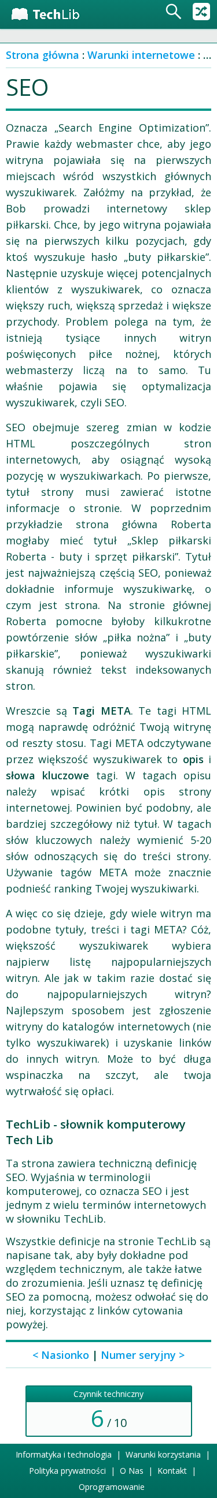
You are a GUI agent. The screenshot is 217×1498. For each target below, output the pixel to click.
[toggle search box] (173, 11)
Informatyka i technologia (64, 1454)
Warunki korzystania (163, 1454)
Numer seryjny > (143, 1355)
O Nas (132, 1470)
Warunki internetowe (141, 55)
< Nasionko (60, 1355)
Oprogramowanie (112, 1486)
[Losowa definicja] (201, 11)
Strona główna (42, 55)
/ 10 (108, 1411)
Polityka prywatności (67, 1470)
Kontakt (172, 1470)
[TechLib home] (53, 14)
